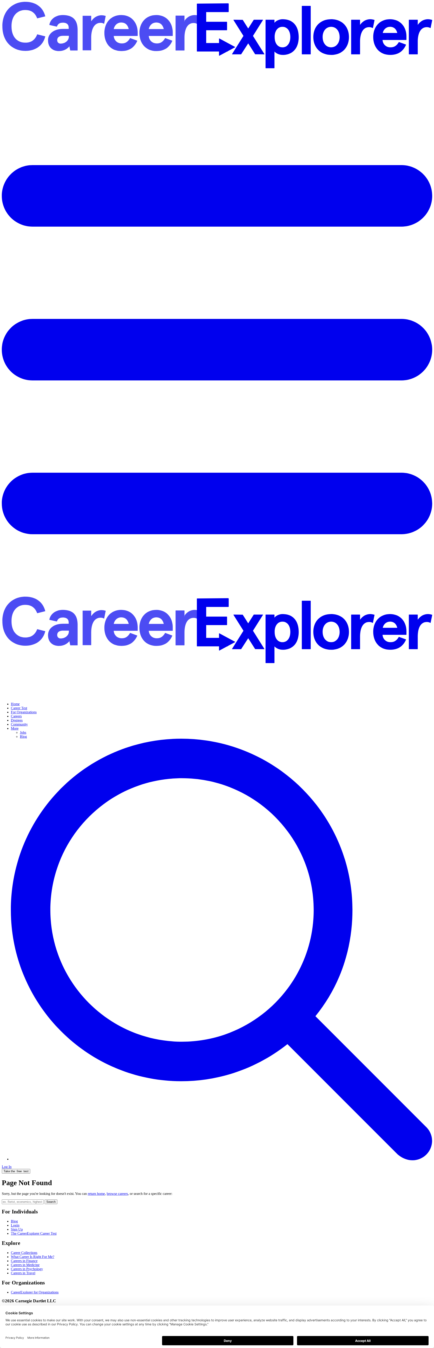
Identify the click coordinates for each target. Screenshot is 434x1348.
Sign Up (17, 1229)
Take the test (16, 1171)
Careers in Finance (24, 1261)
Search (51, 1201)
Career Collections (24, 1253)
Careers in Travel (23, 1273)
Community (19, 724)
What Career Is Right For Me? (32, 1257)
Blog (23, 736)
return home (96, 1194)
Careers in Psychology (27, 1269)
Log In (7, 1167)
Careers (16, 716)
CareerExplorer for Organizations (35, 1292)
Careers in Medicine (25, 1265)
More (15, 728)
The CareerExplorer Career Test (34, 1233)
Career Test (19, 708)
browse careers (117, 1194)
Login (15, 1225)
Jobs (23, 732)
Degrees (17, 720)
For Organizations (24, 712)
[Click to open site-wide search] (221, 1159)
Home (15, 704)
